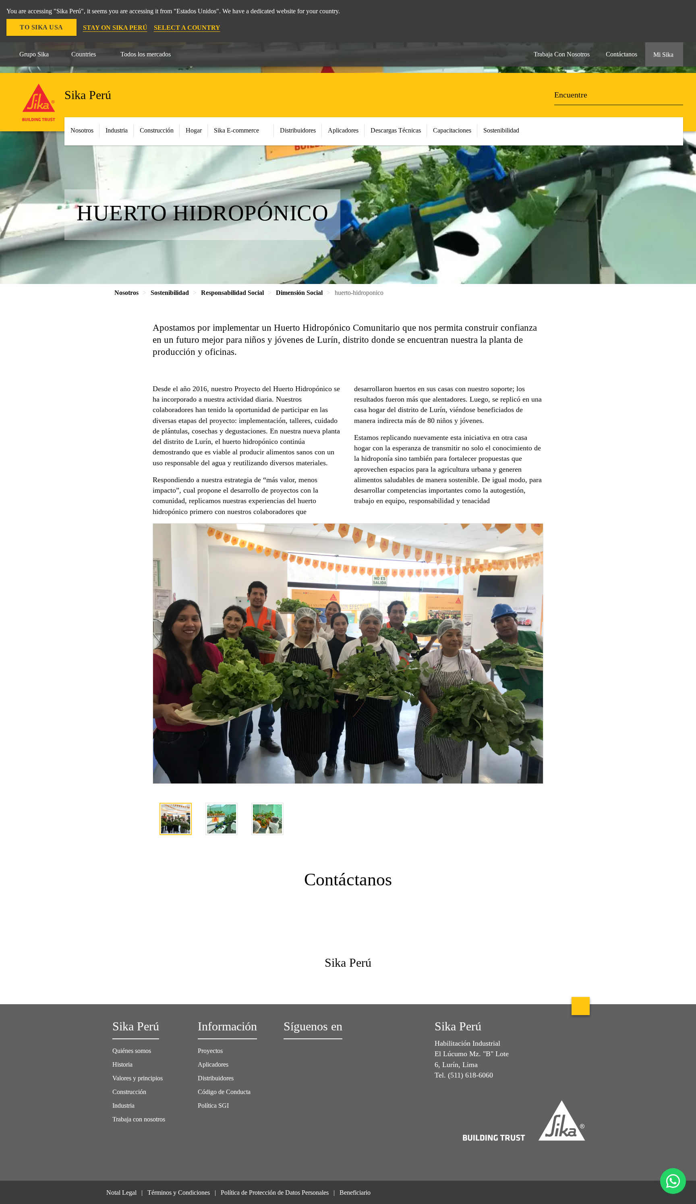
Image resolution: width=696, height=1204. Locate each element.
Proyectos (210, 1050)
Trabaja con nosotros (138, 1119)
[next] (537, 820)
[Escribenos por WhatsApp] (673, 1181)
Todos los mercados (145, 54)
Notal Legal (121, 1192)
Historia (122, 1064)
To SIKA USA (41, 27)
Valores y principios (137, 1078)
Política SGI (213, 1105)
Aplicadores (213, 1064)
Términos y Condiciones (178, 1192)
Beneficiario (356, 1192)
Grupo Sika (34, 54)
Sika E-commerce (236, 130)
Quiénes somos (131, 1050)
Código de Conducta (225, 1091)
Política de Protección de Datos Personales (275, 1192)
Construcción (129, 1091)
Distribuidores (216, 1078)
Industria (117, 130)
